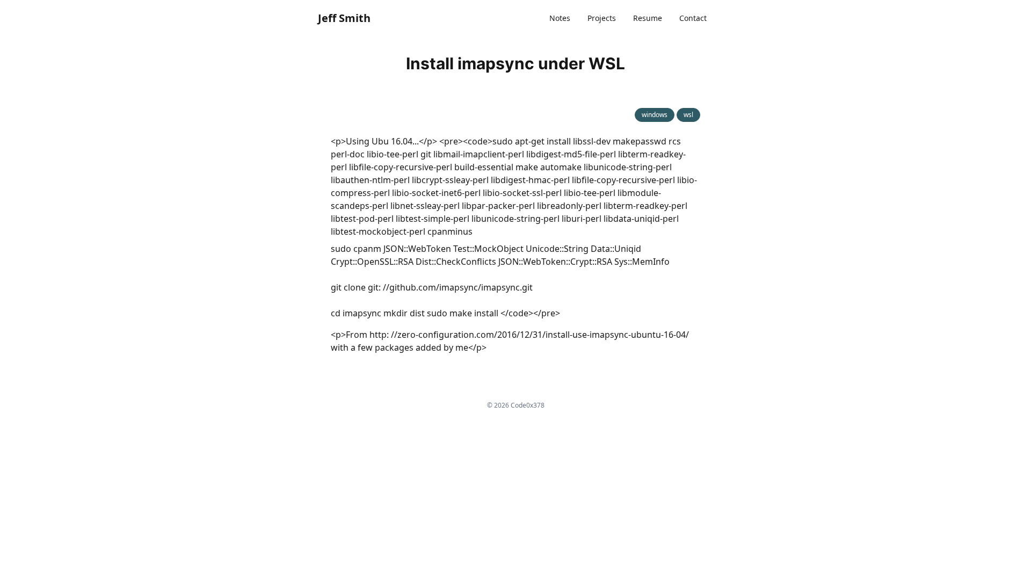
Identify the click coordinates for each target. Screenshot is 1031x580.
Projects (601, 18)
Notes (559, 18)
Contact (693, 18)
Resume (647, 18)
